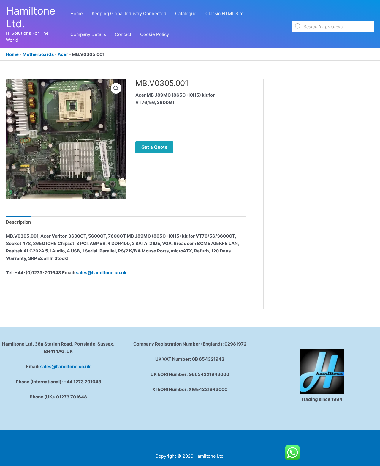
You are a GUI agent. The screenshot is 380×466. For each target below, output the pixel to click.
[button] (116, 88)
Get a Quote (154, 147)
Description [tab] (18, 222)
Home (12, 54)
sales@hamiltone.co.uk (101, 272)
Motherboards (38, 54)
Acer (63, 54)
